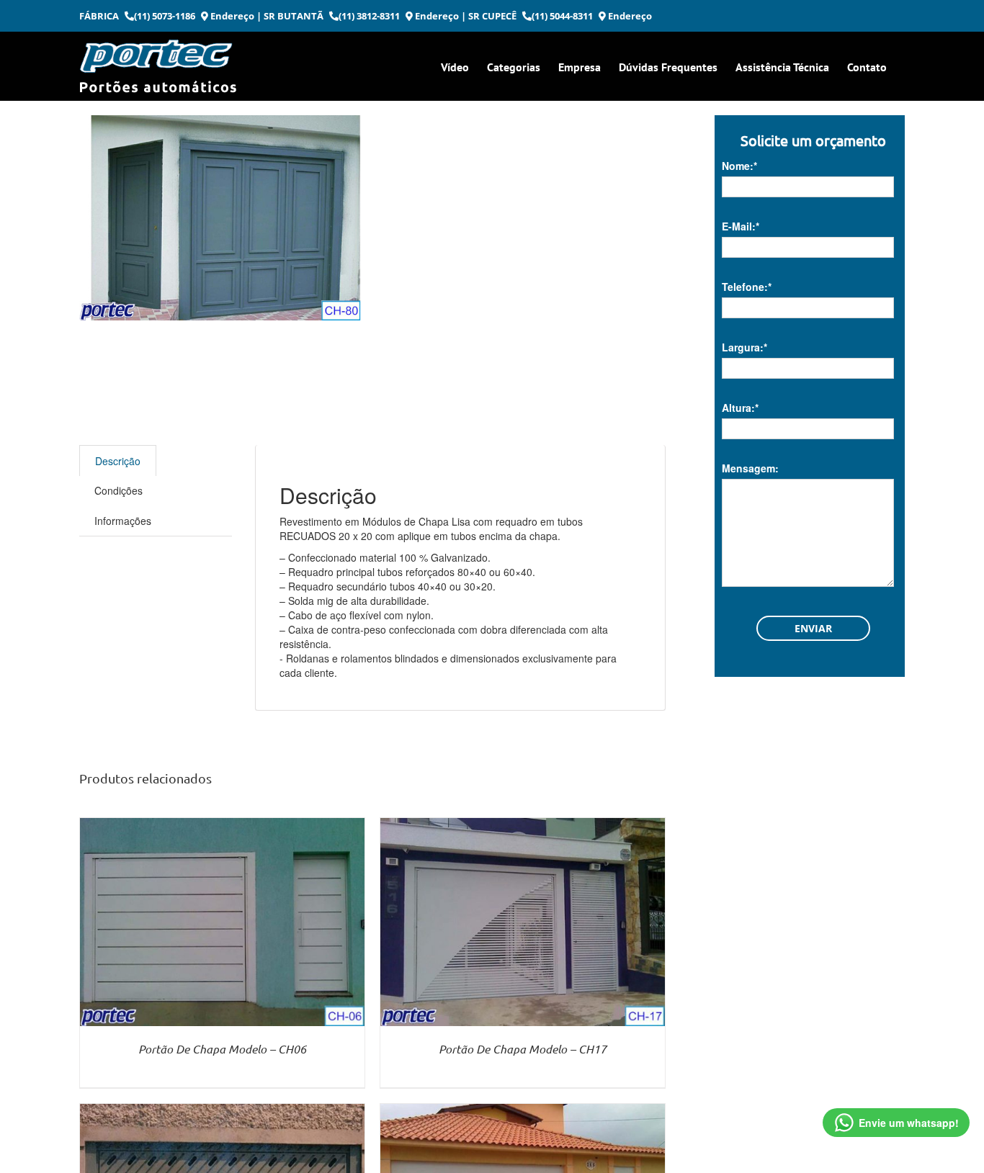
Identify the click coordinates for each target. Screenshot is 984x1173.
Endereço (231, 15)
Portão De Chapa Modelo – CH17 (523, 1048)
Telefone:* (746, 286)
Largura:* (744, 347)
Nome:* (739, 165)
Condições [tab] (118, 490)
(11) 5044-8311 (562, 15)
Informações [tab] (122, 520)
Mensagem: (750, 468)
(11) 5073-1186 (164, 15)
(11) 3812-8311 (369, 15)
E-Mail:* (740, 226)
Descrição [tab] (117, 461)
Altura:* (740, 407)
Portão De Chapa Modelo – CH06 (222, 1048)
